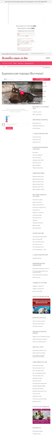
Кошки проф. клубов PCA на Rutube (42, 79)
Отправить (9, 128)
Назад (4, 66)
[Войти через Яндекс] (7, 121)
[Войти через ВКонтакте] (7, 119)
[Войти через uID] (7, 118)
